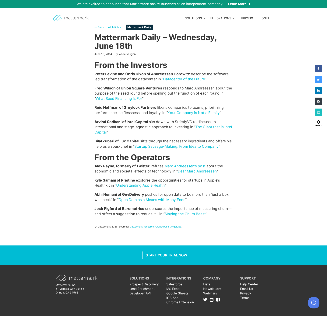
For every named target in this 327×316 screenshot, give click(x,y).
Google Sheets (177, 293)
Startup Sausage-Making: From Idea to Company (176, 146)
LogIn (264, 18)
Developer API (140, 293)
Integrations (221, 18)
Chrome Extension (180, 302)
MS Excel (173, 289)
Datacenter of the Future (184, 79)
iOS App (172, 298)
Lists (206, 284)
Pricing (247, 18)
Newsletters (212, 289)
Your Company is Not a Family (194, 112)
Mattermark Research (141, 226)
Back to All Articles (109, 27)
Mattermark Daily (139, 27)
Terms (245, 298)
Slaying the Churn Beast (185, 214)
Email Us (246, 289)
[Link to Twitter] (206, 300)
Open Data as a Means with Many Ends (151, 199)
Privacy (245, 293)
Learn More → (239, 4)
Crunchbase (162, 226)
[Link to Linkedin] (212, 300)
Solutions (194, 18)
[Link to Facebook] (218, 300)
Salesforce (174, 284)
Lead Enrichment (142, 289)
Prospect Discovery (144, 284)
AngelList (175, 226)
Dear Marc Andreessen (197, 171)
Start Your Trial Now (166, 255)
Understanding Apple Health (140, 185)
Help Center (249, 284)
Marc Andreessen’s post (185, 166)
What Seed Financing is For (119, 98)
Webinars (210, 293)
